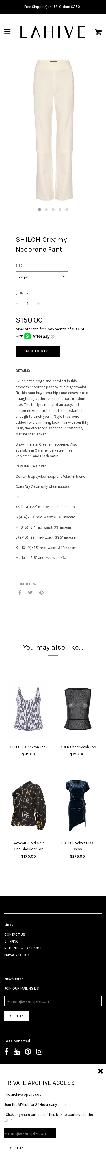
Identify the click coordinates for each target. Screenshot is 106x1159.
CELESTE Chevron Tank (28, 747)
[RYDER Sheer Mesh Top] (77, 710)
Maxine (21, 434)
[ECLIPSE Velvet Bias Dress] (77, 806)
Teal (70, 450)
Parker (36, 428)
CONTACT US (14, 934)
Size (19, 266)
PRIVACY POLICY (17, 955)
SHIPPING (11, 941)
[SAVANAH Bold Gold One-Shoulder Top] (28, 806)
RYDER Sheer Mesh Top (77, 747)
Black (44, 456)
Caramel (42, 450)
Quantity (22, 293)
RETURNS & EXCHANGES (24, 948)
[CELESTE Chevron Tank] (28, 710)
